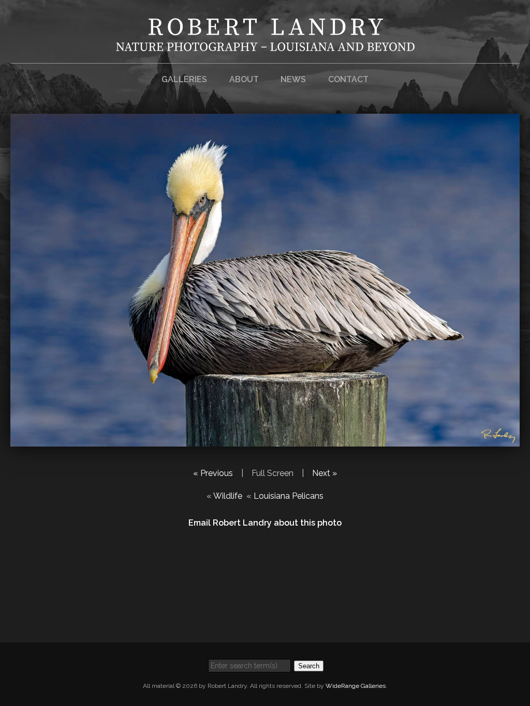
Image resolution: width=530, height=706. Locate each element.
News (293, 79)
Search (308, 666)
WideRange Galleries (356, 685)
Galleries (184, 79)
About (244, 79)
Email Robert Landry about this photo (265, 523)
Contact (348, 79)
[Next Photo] (265, 440)
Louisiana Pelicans (288, 496)
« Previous (213, 473)
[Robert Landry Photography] (265, 45)
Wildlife (227, 496)
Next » (324, 473)
